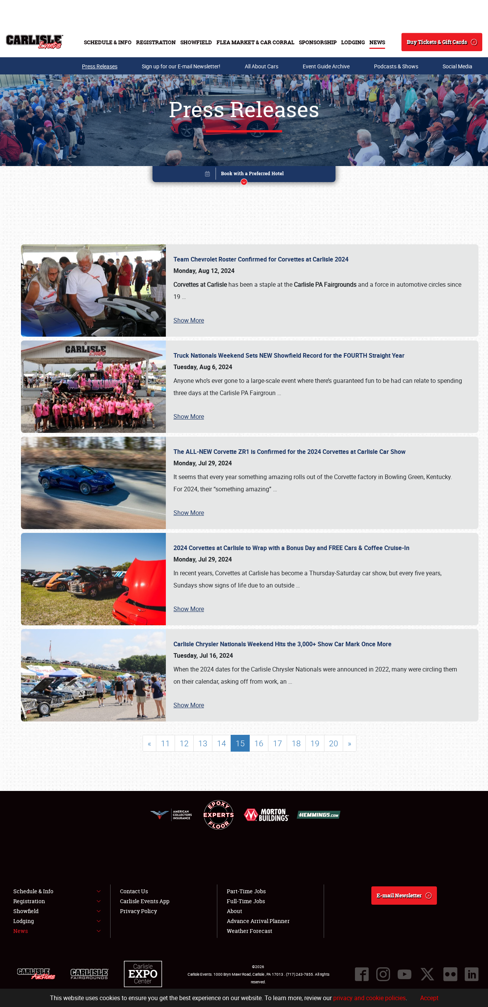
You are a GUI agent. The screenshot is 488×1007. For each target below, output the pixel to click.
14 (221, 743)
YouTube (404, 974)
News (377, 42)
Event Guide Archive (326, 66)
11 (165, 743)
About (234, 911)
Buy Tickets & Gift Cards (437, 41)
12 (184, 743)
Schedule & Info (108, 42)
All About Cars (261, 66)
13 (202, 743)
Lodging (353, 42)
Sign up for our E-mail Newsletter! (181, 66)
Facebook (362, 974)
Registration (156, 42)
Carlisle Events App (144, 901)
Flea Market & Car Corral (255, 42)
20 (333, 743)
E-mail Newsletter (399, 895)
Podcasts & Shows (396, 66)
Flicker (450, 974)
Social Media (457, 66)
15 (240, 743)
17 (277, 743)
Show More (188, 320)
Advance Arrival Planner (258, 921)
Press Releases (99, 66)
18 (296, 743)
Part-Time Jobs (246, 891)
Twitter (427, 974)
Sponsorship (318, 42)
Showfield (196, 42)
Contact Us (134, 891)
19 (314, 743)
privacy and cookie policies (369, 998)
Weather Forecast (249, 930)
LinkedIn (471, 974)
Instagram (383, 974)
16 (258, 743)
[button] (244, 175)
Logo (34, 42)
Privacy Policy (138, 911)
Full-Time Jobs (246, 901)
